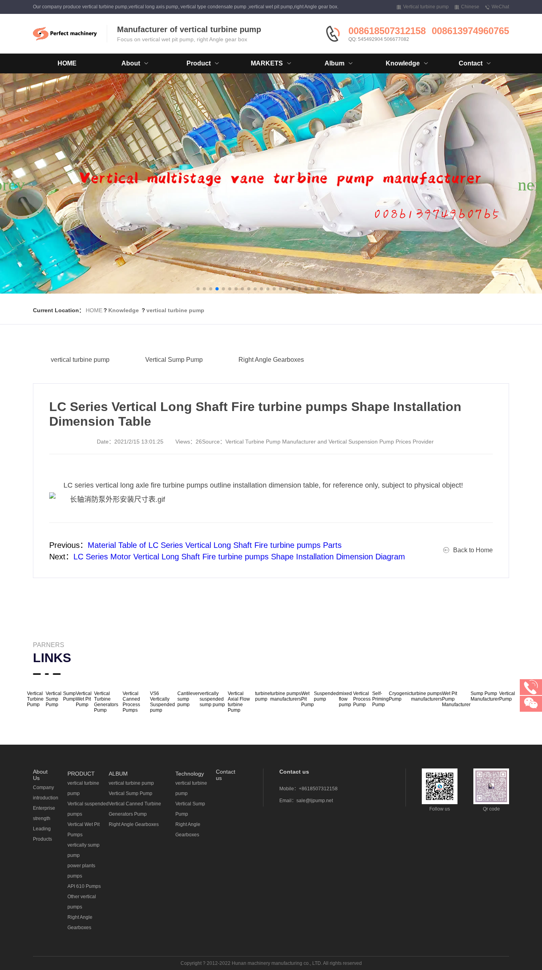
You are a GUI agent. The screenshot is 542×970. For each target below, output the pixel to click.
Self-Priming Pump (380, 699)
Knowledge (123, 310)
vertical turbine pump (175, 310)
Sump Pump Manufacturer (485, 696)
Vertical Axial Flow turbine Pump (239, 702)
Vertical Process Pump (362, 699)
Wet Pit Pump (307, 699)
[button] (198, 288)
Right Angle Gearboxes (271, 359)
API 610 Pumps (84, 886)
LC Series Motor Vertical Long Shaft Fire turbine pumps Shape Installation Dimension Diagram (239, 556)
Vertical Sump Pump (174, 359)
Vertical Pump (507, 696)
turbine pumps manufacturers (285, 696)
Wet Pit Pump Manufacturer (456, 699)
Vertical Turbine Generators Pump (106, 702)
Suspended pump (326, 696)
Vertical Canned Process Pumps (131, 702)
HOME (67, 63)
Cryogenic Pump (400, 696)
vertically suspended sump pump (212, 699)
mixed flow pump (345, 699)
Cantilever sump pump (188, 699)
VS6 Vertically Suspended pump (162, 702)
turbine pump (262, 696)
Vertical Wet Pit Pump (84, 699)
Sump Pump (69, 696)
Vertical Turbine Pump (35, 699)
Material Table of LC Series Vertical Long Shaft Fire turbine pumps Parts (215, 545)
